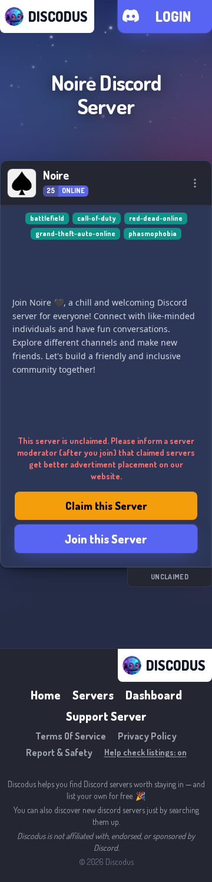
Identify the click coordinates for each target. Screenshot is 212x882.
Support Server (106, 716)
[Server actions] (195, 183)
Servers (93, 694)
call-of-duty (96, 218)
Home (46, 694)
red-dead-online (156, 218)
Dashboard (153, 694)
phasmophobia (152, 233)
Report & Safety (59, 752)
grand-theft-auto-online (75, 233)
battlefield (47, 218)
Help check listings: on (145, 752)
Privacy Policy (147, 736)
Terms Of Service (70, 736)
